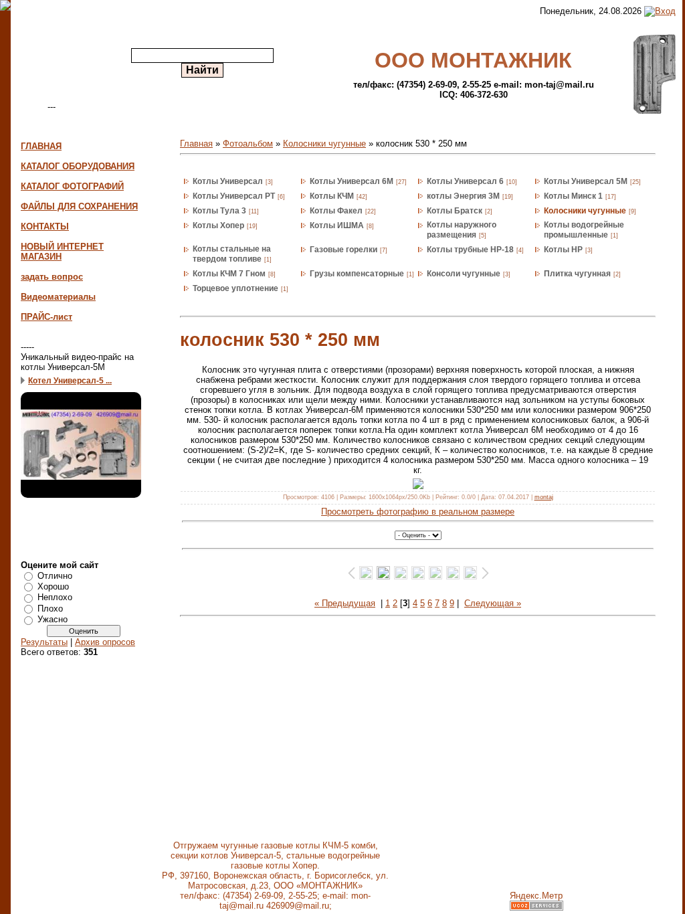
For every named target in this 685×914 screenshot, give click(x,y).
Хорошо (53, 586)
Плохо (50, 609)
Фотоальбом (248, 144)
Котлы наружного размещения (461, 230)
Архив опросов (105, 642)
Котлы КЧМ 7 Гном (229, 273)
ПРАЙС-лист (46, 317)
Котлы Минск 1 (573, 196)
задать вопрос (52, 277)
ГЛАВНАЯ (41, 146)
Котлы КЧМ (332, 196)
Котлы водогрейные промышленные (584, 230)
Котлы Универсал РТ (234, 196)
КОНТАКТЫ (45, 226)
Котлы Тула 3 (219, 210)
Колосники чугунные (324, 144)
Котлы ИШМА (337, 225)
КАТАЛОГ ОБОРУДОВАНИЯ (77, 166)
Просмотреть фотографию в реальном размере (417, 512)
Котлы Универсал (228, 181)
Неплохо (54, 597)
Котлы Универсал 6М (351, 181)
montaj (543, 497)
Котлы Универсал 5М (585, 181)
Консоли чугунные (463, 273)
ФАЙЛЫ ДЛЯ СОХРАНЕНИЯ (79, 206)
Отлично (54, 575)
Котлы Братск (454, 210)
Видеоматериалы (58, 297)
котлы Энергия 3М (463, 196)
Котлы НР (563, 249)
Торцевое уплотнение (235, 288)
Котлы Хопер (218, 225)
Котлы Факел (336, 210)
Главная (196, 144)
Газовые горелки (343, 249)
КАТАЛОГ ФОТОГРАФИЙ (72, 186)
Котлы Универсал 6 (465, 181)
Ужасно (52, 619)
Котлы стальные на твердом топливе (232, 254)
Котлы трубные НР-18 (470, 249)
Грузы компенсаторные (357, 273)
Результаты (44, 642)
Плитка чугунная (577, 273)
